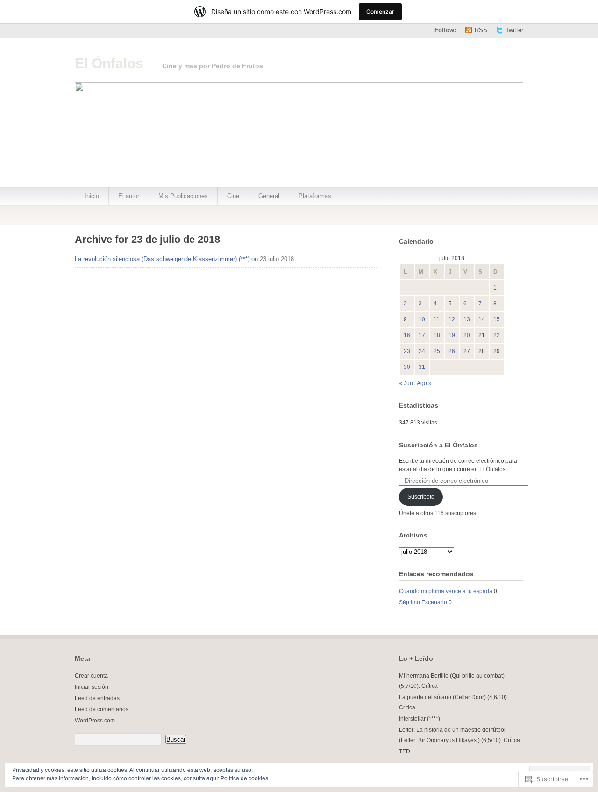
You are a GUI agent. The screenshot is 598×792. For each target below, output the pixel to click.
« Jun (406, 383)
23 (407, 351)
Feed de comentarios (101, 709)
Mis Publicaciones (183, 195)
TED (404, 751)
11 (437, 319)
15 (496, 319)
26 (451, 351)
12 (451, 319)
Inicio (92, 195)
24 (422, 351)
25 (437, 351)
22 (496, 335)
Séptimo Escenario (423, 602)
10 (422, 319)
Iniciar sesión (91, 687)
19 (451, 335)
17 (422, 335)
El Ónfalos (109, 63)
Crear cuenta (91, 675)
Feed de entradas (97, 698)
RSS (481, 30)
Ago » (424, 383)
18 (437, 335)
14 (481, 319)
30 (407, 367)
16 (407, 335)
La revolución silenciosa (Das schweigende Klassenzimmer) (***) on (166, 258)
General (268, 195)
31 (422, 367)
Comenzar (380, 11)
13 (466, 319)
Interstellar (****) (419, 718)
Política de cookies (244, 778)
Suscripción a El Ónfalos (438, 445)
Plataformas (315, 195)
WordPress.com (95, 720)
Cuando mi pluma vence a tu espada (445, 591)
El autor (128, 195)
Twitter (514, 30)
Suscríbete (420, 497)
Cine (233, 195)
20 (466, 335)
